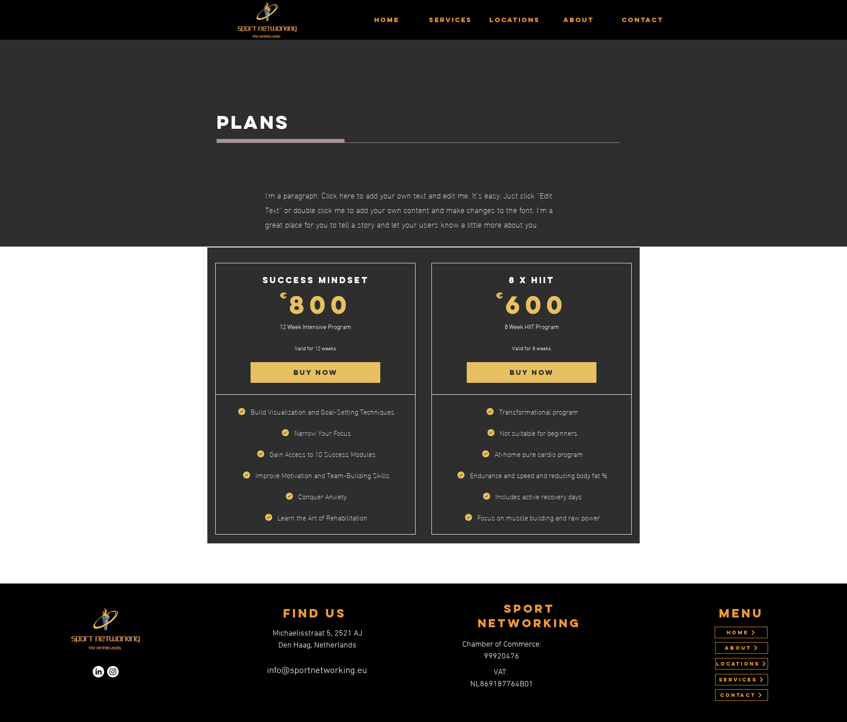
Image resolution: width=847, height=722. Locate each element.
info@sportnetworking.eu (317, 670)
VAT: (502, 672)
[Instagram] (113, 671)
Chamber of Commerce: (501, 644)
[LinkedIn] (98, 671)
